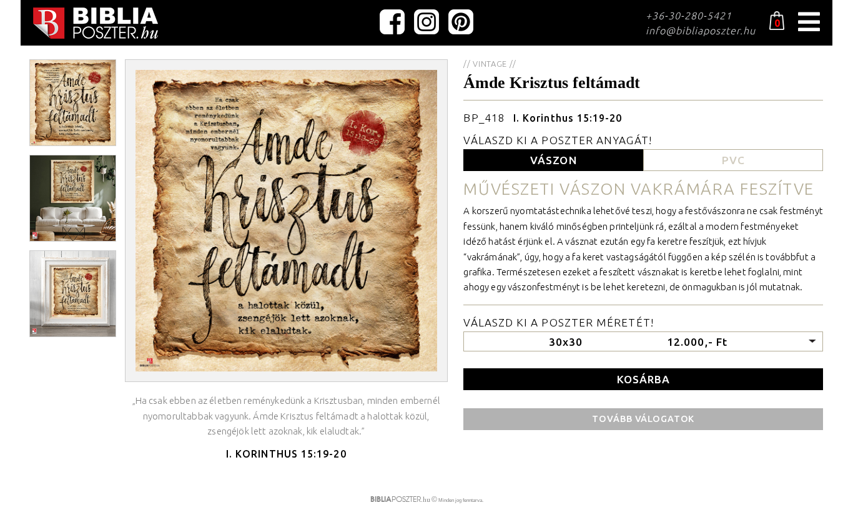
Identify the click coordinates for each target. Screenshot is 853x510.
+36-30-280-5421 (689, 15)
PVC (733, 160)
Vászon (553, 160)
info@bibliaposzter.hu (701, 30)
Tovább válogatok (643, 419)
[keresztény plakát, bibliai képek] (95, 23)
